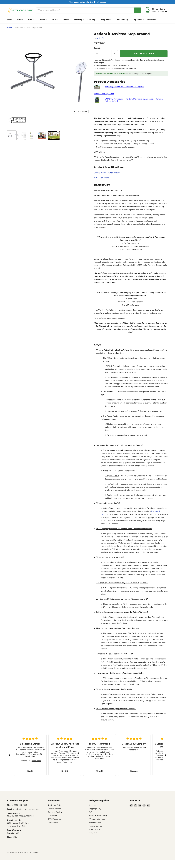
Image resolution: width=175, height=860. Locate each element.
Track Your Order (54, 805)
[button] (9, 755)
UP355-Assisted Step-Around (107, 172)
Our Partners (53, 822)
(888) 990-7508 (158, 11)
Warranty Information (97, 819)
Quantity (97, 48)
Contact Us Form (54, 808)
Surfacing (78, 19)
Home (9, 27)
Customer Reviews (55, 812)
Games (31, 19)
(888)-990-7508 (20, 805)
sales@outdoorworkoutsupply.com (124, 68)
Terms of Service (95, 826)
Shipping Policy (95, 808)
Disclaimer (93, 833)
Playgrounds (106, 19)
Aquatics (44, 19)
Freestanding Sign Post (104, 93)
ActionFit (100, 38)
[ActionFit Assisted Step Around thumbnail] (11, 135)
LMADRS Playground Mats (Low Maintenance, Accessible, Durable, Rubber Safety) (134, 100)
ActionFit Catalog (101, 177)
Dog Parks (137, 19)
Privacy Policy (94, 829)
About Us (92, 805)
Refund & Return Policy (98, 815)
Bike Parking (122, 19)
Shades (66, 19)
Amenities (151, 19)
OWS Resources (54, 819)
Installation (52, 815)
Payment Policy (95, 822)
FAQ (90, 812)
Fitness (20, 19)
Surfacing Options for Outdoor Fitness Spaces (124, 86)
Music (55, 19)
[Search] (137, 10)
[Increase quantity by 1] (115, 53)
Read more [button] (36, 760)
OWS (9, 19)
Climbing (92, 19)
